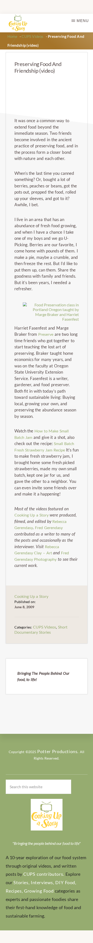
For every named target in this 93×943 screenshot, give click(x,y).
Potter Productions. (58, 751)
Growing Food (39, 891)
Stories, (21, 882)
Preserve (45, 334)
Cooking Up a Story (31, 515)
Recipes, (14, 891)
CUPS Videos (32, 36)
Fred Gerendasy (49, 527)
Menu (83, 21)
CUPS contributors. (43, 874)
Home (12, 36)
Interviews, (42, 882)
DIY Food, (65, 882)
